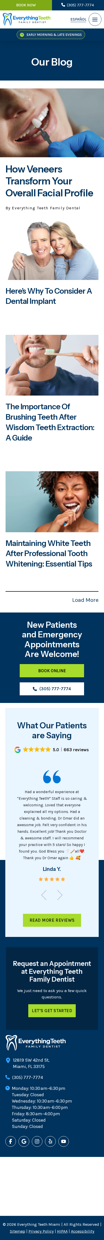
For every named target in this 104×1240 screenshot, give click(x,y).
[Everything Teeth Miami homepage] (26, 19)
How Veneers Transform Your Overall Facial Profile (49, 181)
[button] (95, 19)
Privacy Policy (41, 1231)
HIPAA (62, 1231)
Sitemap (17, 1231)
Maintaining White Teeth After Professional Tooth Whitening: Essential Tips (49, 554)
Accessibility (82, 1231)
